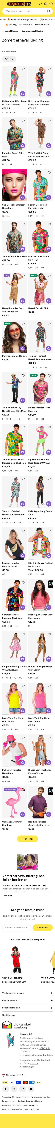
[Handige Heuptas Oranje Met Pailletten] (40, 802)
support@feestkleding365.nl (38, 1055)
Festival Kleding (11, 31)
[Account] (45, 4)
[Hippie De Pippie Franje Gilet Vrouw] (40, 647)
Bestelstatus (25, 24)
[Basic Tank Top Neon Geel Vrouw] (14, 699)
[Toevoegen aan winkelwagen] (22, 197)
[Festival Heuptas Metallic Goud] (14, 543)
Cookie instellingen (30, 1105)
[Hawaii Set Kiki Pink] (40, 289)
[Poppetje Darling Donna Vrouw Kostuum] (14, 647)
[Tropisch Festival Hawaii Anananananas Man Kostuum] (40, 336)
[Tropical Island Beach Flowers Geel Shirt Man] (14, 440)
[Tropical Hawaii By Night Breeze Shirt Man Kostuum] (14, 388)
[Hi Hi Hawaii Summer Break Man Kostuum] (40, 82)
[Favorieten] (40, 4)
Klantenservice (42, 24)
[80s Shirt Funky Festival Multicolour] (40, 543)
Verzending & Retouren (11, 1097)
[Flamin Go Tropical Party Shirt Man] (40, 185)
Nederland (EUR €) (15, 1075)
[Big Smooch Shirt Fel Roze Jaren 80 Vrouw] (40, 440)
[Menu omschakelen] (4, 4)
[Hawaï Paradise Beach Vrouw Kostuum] (14, 289)
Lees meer (8, 895)
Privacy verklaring (9, 1101)
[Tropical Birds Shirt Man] (14, 237)
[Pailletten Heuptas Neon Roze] (14, 750)
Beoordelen (7, 1105)
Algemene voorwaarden (40, 1097)
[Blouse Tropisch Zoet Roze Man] (40, 388)
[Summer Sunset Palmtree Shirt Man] (14, 595)
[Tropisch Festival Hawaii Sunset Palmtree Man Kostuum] (14, 492)
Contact (21, 1101)
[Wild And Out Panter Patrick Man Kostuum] (40, 133)
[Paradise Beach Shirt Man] (14, 133)
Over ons (25, 1097)
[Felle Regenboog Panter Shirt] (40, 492)
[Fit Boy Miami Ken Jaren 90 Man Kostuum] (14, 82)
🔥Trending (11, 24)
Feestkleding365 (15, 1109)
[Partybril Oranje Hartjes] (14, 336)
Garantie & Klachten (34, 1101)
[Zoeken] (48, 11)
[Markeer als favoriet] (23, 69)
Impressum (17, 1105)
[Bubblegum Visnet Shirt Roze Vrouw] (40, 595)
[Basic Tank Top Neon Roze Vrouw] (40, 699)
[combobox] (27, 11)
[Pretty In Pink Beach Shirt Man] (40, 237)
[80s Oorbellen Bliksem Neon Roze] (14, 185)
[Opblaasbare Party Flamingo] (14, 802)
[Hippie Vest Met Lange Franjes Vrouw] (40, 750)
